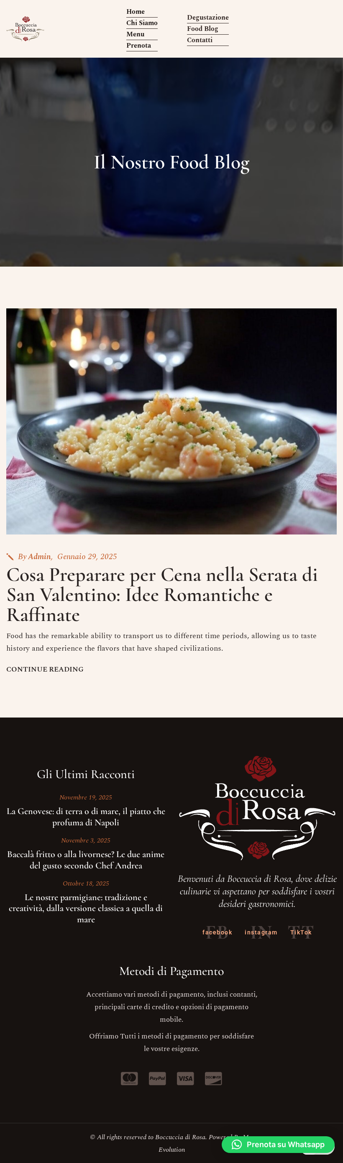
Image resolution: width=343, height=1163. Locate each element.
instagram (261, 932)
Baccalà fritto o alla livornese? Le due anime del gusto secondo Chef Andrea (85, 859)
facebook (217, 932)
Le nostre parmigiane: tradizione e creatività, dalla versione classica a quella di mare (86, 908)
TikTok (301, 932)
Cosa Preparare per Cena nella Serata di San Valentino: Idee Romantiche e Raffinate (162, 594)
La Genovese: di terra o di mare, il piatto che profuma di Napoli (86, 816)
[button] (278, 1144)
